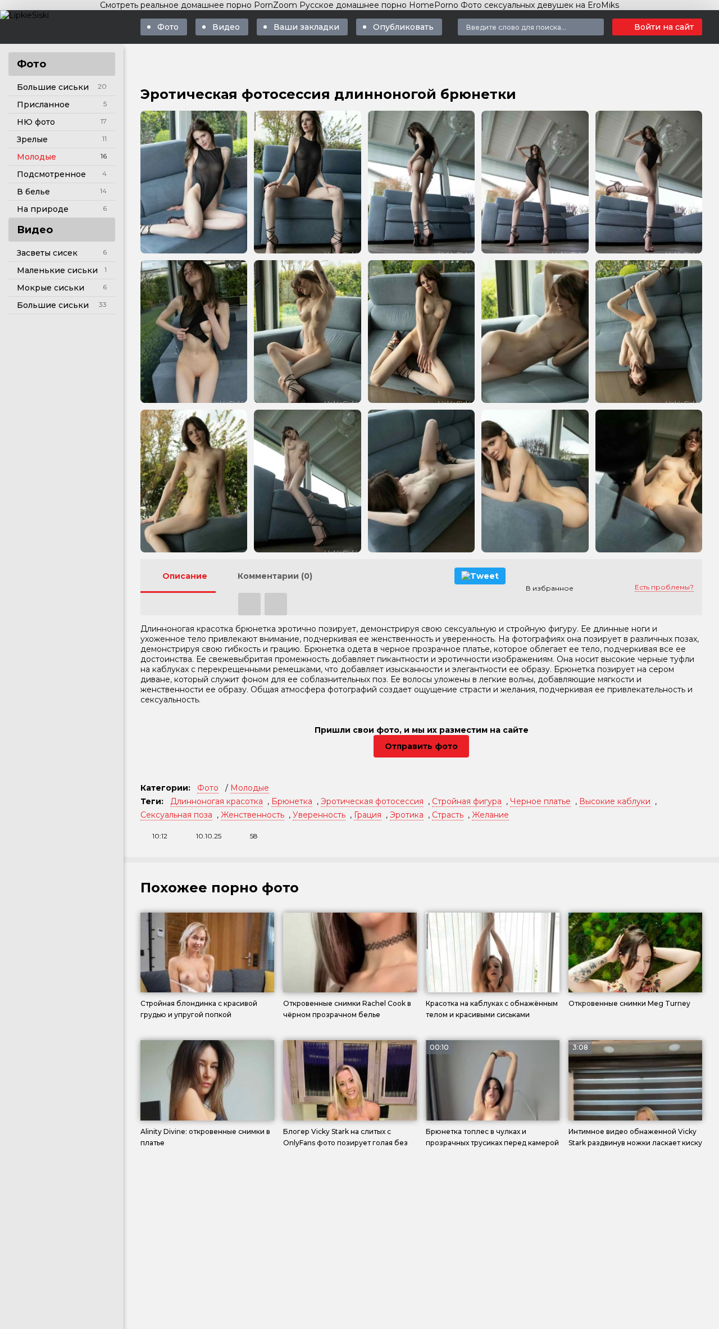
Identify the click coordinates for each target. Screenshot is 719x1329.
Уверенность (319, 815)
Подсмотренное (51, 174)
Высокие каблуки (614, 801)
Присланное (43, 104)
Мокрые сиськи (50, 288)
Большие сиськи (53, 87)
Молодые (36, 157)
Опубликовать (403, 27)
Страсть (447, 815)
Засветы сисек (47, 253)
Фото (168, 27)
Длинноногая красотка (216, 801)
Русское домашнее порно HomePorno (378, 5)
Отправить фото (421, 746)
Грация (367, 815)
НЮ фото (36, 122)
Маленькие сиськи (57, 270)
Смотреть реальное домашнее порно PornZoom (198, 5)
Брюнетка (291, 801)
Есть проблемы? (664, 587)
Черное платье (540, 801)
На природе (43, 209)
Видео (226, 27)
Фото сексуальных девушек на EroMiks (540, 5)
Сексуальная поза (176, 815)
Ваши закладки (306, 27)
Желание (490, 815)
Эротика (407, 815)
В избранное (550, 588)
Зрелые (32, 139)
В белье (33, 192)
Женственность (252, 815)
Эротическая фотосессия (372, 801)
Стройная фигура (467, 801)
